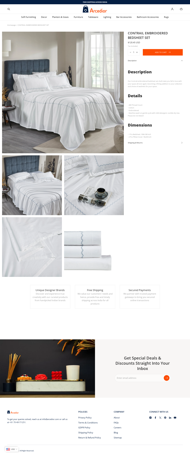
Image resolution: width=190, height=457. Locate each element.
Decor (44, 17)
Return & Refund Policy (89, 437)
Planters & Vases (60, 17)
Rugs (166, 17)
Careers (117, 427)
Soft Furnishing (28, 17)
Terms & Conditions (88, 422)
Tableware (93, 17)
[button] (8, 9)
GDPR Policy (84, 427)
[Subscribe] (166, 378)
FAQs (116, 422)
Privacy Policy (85, 417)
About (117, 417)
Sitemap (118, 437)
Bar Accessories (124, 17)
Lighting (107, 17)
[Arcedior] (95, 9)
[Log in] (172, 9)
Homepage (11, 25)
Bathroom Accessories (148, 17)
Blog (116, 432)
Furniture (78, 17)
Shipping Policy (85, 432)
